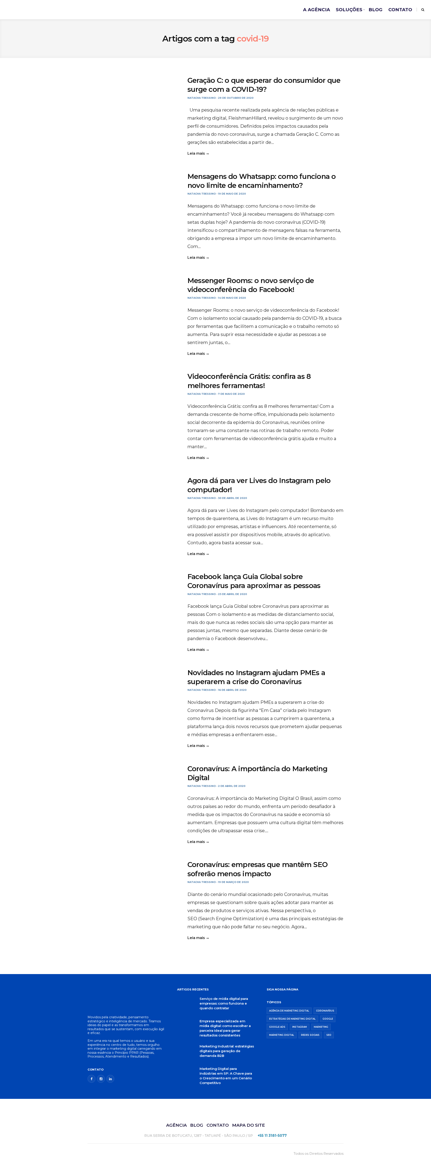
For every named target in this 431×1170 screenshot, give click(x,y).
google (328, 1018)
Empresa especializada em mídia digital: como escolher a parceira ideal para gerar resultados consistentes (225, 1028)
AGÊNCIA (176, 1125)
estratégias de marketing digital (292, 1018)
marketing (321, 1026)
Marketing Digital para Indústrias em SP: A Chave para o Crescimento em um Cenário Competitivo (226, 1076)
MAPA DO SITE (248, 1125)
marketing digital (281, 1035)
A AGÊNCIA (316, 9)
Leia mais (196, 153)
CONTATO (400, 9)
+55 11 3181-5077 (272, 1135)
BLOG (376, 9)
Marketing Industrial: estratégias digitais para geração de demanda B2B (227, 1051)
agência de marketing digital (289, 1010)
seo (328, 1035)
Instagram (299, 1026)
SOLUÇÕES (349, 9)
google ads (277, 1026)
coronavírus (325, 1010)
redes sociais (310, 1035)
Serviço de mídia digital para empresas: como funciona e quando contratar (224, 1003)
